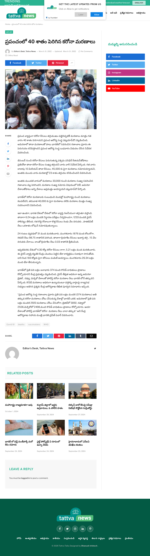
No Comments (87, 51)
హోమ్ (19, 538)
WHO (46, 324)
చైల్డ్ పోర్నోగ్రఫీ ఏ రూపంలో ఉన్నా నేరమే (48, 443)
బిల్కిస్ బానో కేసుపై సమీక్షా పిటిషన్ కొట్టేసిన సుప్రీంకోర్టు (80, 406)
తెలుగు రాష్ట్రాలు (98, 538)
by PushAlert (52, 17)
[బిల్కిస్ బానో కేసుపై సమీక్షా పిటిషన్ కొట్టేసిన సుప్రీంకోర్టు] (83, 391)
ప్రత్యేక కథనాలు (115, 538)
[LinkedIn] (8, 159)
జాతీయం (56, 538)
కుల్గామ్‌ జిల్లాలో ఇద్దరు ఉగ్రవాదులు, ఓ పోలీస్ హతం (50, 406)
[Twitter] (8, 151)
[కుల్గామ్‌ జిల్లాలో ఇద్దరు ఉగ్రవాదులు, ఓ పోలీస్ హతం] (51, 391)
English (139, 3)
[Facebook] (8, 144)
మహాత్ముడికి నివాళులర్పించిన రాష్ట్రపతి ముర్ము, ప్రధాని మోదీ (27, 5)
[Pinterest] (8, 166)
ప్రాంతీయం (129, 538)
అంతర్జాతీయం (31, 538)
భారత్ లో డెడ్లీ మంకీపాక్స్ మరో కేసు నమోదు (19, 443)
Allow (96, 14)
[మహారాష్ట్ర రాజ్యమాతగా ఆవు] (19, 391)
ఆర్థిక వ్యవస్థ (83, 538)
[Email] (8, 174)
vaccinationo (34, 324)
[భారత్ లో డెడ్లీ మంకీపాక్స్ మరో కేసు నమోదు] (19, 427)
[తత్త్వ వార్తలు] (41, 12)
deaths (21, 324)
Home (7, 24)
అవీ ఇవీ (9, 32)
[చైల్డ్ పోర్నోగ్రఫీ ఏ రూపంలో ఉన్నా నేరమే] (51, 427)
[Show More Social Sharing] (72, 63)
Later (81, 14)
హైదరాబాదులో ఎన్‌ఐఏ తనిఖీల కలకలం (79, 443)
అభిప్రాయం (44, 538)
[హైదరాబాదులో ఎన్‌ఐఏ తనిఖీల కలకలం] (83, 427)
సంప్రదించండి (69, 538)
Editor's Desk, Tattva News (25, 51)
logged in (25, 478)
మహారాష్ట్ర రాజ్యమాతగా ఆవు (19, 404)
